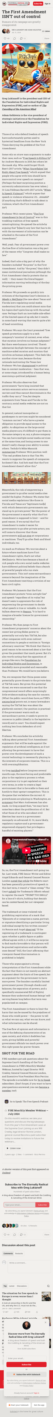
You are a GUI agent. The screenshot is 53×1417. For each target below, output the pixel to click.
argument (7, 802)
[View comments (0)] (14, 38)
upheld (12, 891)
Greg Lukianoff (18, 30)
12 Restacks (32, 1226)
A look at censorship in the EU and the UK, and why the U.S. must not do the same (19, 1304)
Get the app (39, 1405)
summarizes (8, 451)
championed (29, 365)
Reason (27, 611)
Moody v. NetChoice (12, 299)
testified (15, 770)
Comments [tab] (8, 1253)
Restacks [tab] (19, 1253)
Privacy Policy (28, 1385)
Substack (14, 1411)
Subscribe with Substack (28, 1374)
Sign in (47, 3)
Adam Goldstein (34, 30)
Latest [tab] (11, 1286)
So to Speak (44, 1079)
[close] (45, 1322)
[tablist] (13, 1253)
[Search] (48, 1286)
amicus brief (8, 701)
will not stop (24, 535)
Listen (47, 31)
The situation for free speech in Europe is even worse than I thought (20, 1296)
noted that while (20, 880)
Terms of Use (41, 1380)
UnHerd (6, 1172)
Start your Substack (20, 1405)
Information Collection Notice (34, 1383)
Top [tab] (5, 1286)
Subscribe (38, 3)
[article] (26, 1303)
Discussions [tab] (22, 1286)
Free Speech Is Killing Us (36, 158)
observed (31, 929)
